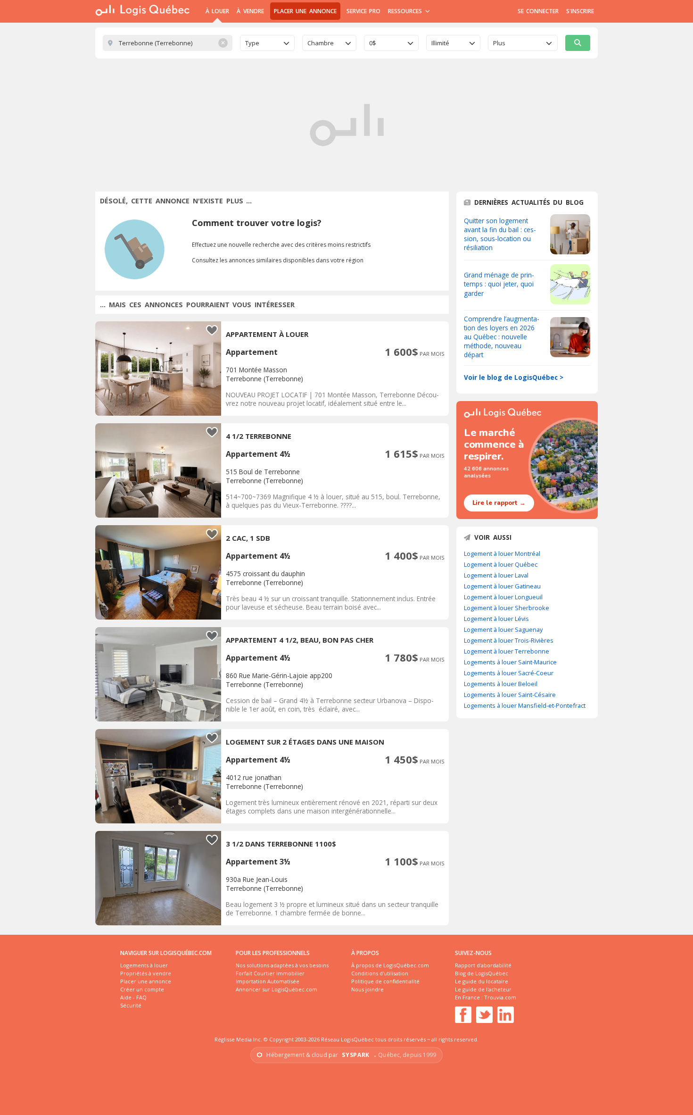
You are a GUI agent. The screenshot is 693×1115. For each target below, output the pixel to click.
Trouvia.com (500, 997)
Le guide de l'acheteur (483, 989)
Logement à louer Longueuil (503, 597)
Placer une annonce (305, 11)
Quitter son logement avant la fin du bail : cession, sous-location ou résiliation (500, 234)
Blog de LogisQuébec (481, 973)
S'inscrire (580, 11)
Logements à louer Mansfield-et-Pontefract (525, 705)
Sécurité (130, 1005)
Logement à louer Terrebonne (506, 651)
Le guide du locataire (481, 981)
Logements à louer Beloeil (500, 683)
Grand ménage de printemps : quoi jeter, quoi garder (499, 283)
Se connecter (538, 11)
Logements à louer (144, 965)
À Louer (217, 11)
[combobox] (267, 43)
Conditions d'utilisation (379, 973)
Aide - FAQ (133, 997)
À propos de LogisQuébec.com (390, 965)
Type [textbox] (252, 43)
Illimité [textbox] (440, 43)
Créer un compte (142, 989)
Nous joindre (367, 989)
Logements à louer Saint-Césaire (510, 694)
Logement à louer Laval (496, 575)
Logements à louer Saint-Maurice (510, 662)
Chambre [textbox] (320, 43)
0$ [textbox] (372, 43)
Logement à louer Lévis (496, 618)
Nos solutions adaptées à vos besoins (282, 965)
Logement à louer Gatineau (502, 586)
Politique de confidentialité (385, 981)
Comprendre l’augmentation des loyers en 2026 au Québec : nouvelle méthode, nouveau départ (501, 336)
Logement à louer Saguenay (503, 629)
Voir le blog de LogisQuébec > (513, 377)
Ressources (406, 11)
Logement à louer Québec (500, 564)
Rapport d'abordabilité (483, 965)
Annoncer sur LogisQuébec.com (276, 989)
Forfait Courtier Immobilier (270, 973)
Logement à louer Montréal (502, 553)
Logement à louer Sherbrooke (506, 608)
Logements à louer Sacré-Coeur (508, 673)
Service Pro (363, 11)
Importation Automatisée (267, 981)
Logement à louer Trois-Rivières (508, 640)
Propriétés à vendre (145, 973)
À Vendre (250, 11)
